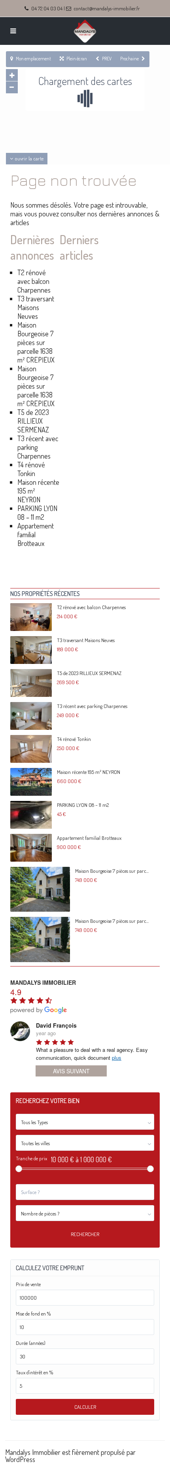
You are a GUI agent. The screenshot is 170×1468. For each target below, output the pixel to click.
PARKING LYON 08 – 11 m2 (37, 512)
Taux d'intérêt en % (34, 1372)
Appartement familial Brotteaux (89, 838)
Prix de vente (28, 1284)
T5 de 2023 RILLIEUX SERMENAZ (33, 421)
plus (116, 1057)
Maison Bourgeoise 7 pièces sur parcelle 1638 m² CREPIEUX (36, 342)
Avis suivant (71, 1071)
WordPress (20, 1459)
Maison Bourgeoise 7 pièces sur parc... (112, 871)
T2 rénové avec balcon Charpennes (34, 281)
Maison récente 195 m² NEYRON (88, 772)
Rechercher (85, 1234)
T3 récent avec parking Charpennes (92, 706)
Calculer (85, 1407)
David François (56, 1025)
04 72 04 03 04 (46, 8)
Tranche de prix (31, 1158)
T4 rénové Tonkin (31, 469)
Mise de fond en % (33, 1313)
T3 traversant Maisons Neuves (35, 307)
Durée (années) (30, 1343)
